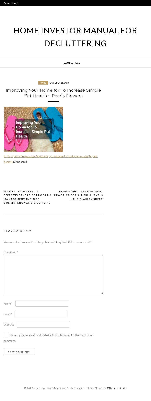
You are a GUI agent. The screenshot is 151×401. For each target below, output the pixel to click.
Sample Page (11, 3)
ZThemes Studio (117, 388)
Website (9, 324)
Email (8, 314)
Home (43, 83)
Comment (11, 252)
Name (8, 303)
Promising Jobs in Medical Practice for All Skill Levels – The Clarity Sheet (78, 195)
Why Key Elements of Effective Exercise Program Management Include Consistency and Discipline (27, 197)
